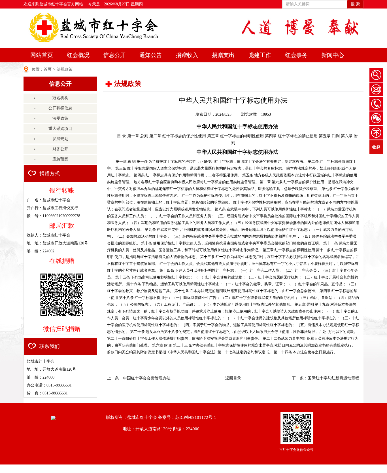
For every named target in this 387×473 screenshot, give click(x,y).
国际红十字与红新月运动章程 (333, 378)
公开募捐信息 (60, 108)
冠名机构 (60, 98)
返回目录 (233, 378)
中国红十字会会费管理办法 (147, 378)
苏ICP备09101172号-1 (195, 417)
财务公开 (60, 149)
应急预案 (60, 159)
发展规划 (60, 139)
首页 (48, 69)
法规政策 (65, 69)
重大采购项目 (60, 128)
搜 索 (355, 4)
